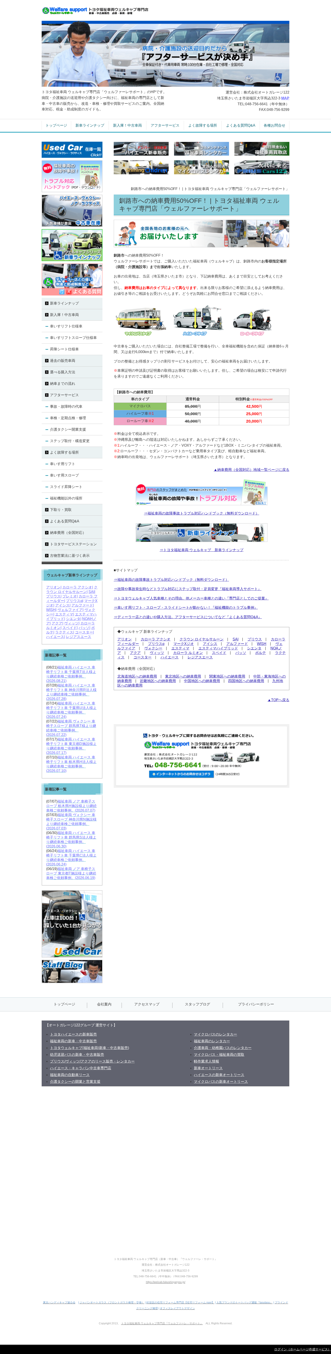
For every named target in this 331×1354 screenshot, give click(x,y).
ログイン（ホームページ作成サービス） (302, 1349)
